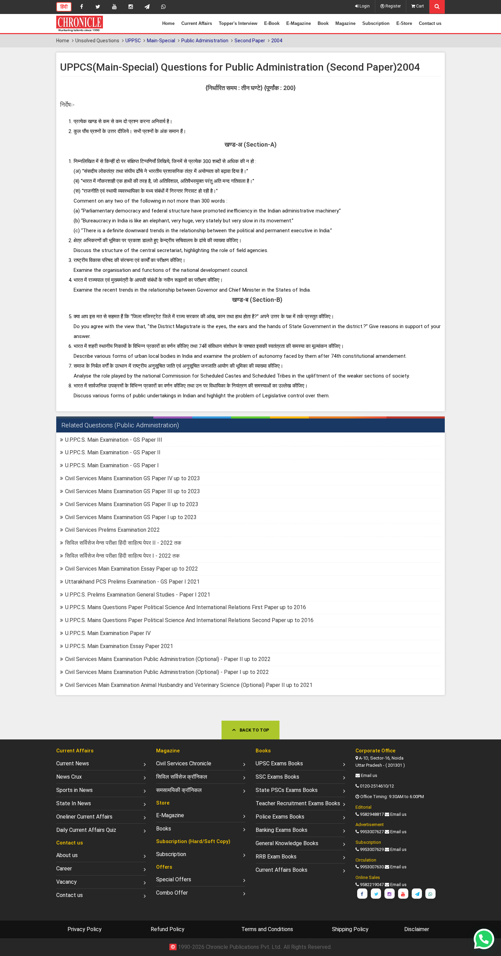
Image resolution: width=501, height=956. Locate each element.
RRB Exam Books (276, 856)
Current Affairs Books (281, 870)
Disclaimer (416, 929)
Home (168, 23)
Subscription (376, 23)
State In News (73, 803)
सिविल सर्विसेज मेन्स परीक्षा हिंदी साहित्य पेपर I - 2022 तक (122, 556)
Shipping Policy (350, 929)
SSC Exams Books (277, 777)
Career (64, 868)
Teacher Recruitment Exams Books (298, 803)
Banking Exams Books (281, 830)
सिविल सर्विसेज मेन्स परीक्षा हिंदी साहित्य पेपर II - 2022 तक (123, 543)
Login (364, 6)
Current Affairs (196, 23)
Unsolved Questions (97, 40)
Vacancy (66, 882)
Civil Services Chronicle (183, 763)
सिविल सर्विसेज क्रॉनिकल (181, 777)
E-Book (271, 23)
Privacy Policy (84, 929)
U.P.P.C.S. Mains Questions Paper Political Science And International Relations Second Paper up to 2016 (189, 620)
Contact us (430, 23)
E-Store (404, 23)
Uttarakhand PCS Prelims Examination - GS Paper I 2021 (132, 581)
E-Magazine (298, 23)
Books (163, 828)
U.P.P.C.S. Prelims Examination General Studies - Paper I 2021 (137, 594)
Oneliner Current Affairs (84, 816)
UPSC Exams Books (279, 763)
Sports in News (74, 790)
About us (67, 855)
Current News (72, 763)
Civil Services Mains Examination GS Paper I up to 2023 (131, 517)
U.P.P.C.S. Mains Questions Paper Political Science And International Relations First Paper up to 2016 (185, 607)
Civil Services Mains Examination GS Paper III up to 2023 (132, 491)
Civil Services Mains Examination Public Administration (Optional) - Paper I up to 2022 (167, 672)
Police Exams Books (280, 816)
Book (323, 23)
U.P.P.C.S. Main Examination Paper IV (108, 633)
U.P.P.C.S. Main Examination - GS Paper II (113, 452)
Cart (419, 6)
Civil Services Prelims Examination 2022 (112, 530)
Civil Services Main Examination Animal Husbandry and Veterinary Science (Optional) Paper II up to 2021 (189, 685)
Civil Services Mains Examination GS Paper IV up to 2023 (132, 478)
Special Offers (173, 879)
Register (392, 6)
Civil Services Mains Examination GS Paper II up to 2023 (131, 504)
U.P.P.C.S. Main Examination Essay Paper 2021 (119, 646)
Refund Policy (167, 929)
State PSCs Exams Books (287, 790)
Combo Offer (172, 892)
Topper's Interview (238, 23)
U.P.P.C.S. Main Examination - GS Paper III (113, 440)
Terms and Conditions (267, 929)
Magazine (345, 23)
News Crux (69, 777)
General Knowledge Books (287, 843)
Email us (369, 775)
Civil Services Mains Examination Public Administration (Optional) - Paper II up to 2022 (168, 659)
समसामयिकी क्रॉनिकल (179, 790)
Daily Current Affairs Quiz (86, 830)
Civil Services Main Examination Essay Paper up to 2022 (131, 568)
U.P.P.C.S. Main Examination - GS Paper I (112, 465)
